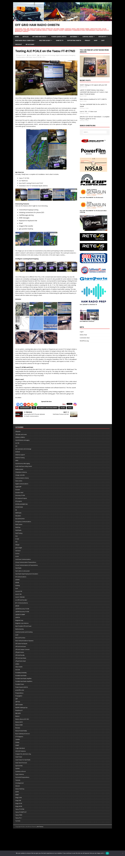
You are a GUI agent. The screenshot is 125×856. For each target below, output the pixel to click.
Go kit (17, 556)
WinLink (17, 786)
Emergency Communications (23, 521)
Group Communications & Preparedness (26, 565)
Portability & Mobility (21, 672)
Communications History (22, 478)
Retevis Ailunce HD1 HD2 (22, 719)
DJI (16, 510)
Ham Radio (29, 57)
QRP (16, 699)
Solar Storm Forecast (21, 763)
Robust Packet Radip (21, 731)
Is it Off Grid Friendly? (21, 600)
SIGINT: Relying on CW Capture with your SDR (93, 85)
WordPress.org (84, 341)
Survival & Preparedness (22, 777)
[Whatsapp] (35, 404)
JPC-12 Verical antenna (21, 603)
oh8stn (17, 664)
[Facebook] (17, 404)
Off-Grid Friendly (20, 655)
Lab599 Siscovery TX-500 (22, 611)
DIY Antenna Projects (21, 498)
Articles (26, 36)
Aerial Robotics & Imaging (22, 440)
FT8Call (17, 545)
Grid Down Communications (23, 559)
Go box (17, 553)
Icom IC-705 (18, 594)
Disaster (17, 489)
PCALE (70, 407)
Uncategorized (19, 783)
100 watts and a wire (21, 434)
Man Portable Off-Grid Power (23, 626)
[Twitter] (21, 404)
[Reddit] (28, 404)
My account (30, 44)
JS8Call (17, 606)
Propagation (18, 696)
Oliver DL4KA (18, 667)
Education (18, 516)
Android (17, 452)
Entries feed (83, 335)
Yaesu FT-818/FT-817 (21, 812)
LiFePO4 (17, 617)
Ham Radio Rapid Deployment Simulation (26, 574)
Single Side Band (20, 748)
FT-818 (17, 539)
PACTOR (17, 670)
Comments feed (84, 338)
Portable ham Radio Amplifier (23, 678)
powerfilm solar (19, 690)
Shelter (17, 742)
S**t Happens (19, 736)
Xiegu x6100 (18, 806)
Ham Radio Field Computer (24, 40)
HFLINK (63, 407)
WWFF (17, 795)
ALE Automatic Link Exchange (47, 55)
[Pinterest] (25, 404)
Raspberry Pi (19, 710)
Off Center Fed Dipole (21, 643)
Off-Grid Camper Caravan (22, 649)
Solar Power (18, 757)
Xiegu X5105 (18, 803)
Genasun (18, 550)
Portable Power (19, 684)
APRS (16, 460)
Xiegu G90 (18, 800)
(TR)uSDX (17, 431)
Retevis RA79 (19, 722)
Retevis (17, 716)
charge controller (20, 475)
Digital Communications (62, 55)
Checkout (18, 44)
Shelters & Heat (45, 40)
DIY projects (18, 501)
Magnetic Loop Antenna (21, 623)
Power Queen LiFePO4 (58, 36)
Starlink (17, 768)
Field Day (17, 527)
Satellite (17, 739)
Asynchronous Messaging (22, 463)
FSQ (16, 536)
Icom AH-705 (18, 591)
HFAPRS (17, 580)
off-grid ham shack (20, 661)
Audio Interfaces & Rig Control (23, 466)
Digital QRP (18, 486)
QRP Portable (19, 704)
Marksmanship (19, 629)
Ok (107, 853)
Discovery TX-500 (20, 495)
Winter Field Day (19, 789)
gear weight (18, 548)
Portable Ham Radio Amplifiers (23, 681)
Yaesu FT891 (18, 815)
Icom (16, 588)
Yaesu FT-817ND (37, 57)
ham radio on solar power (22, 571)
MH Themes (40, 826)
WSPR (17, 792)
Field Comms (18, 524)
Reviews (17, 728)
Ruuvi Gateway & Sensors (22, 733)
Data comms (18, 481)
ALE (34, 407)
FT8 (16, 542)
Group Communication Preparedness (25, 562)
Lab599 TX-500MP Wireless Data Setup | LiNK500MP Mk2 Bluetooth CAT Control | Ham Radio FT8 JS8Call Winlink (94, 92)
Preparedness (19, 693)
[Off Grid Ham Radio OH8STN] (62, 20)
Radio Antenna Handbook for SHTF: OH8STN (93, 99)
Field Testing (18, 533)
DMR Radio (18, 513)
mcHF (16, 635)
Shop (95, 40)
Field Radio (18, 530)
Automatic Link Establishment (47, 407)
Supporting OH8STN (74, 40)
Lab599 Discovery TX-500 (22, 609)
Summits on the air (20, 771)
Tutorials (17, 780)
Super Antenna (19, 774)
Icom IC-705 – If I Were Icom (88, 111)
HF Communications (20, 577)
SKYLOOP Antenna (20, 751)
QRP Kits (17, 701)
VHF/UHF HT (102, 36)
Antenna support (20, 455)
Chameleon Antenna (21, 472)
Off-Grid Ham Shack (39, 36)
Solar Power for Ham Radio (22, 760)
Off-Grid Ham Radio (20, 658)
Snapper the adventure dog (23, 754)
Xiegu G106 (18, 797)
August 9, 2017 (22, 55)
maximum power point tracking (23, 632)
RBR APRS (18, 713)
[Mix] (32, 404)
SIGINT (17, 745)
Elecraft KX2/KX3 (20, 518)
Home (17, 36)
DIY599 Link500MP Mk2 (21, 504)
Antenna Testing (19, 457)
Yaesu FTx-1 (18, 818)
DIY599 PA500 (19, 507)
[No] (123, 853)
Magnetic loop (19, 620)
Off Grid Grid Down (20, 646)
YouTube (17, 821)
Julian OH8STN (32, 55)
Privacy (87, 40)
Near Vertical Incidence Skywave (24, 640)
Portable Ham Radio (20, 675)
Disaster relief (19, 492)
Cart (103, 40)
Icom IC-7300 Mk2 (20, 597)
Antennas (73, 36)
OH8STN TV (59, 40)
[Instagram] (75, 404)
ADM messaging (25, 407)
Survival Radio (88, 36)
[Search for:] (94, 132)
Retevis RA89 (19, 725)
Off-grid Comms (19, 652)
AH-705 (17, 443)
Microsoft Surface (20, 638)
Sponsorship (19, 765)
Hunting (17, 585)
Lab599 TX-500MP (20, 614)
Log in (81, 332)
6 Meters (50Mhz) (20, 437)
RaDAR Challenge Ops (21, 707)
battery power (19, 469)
